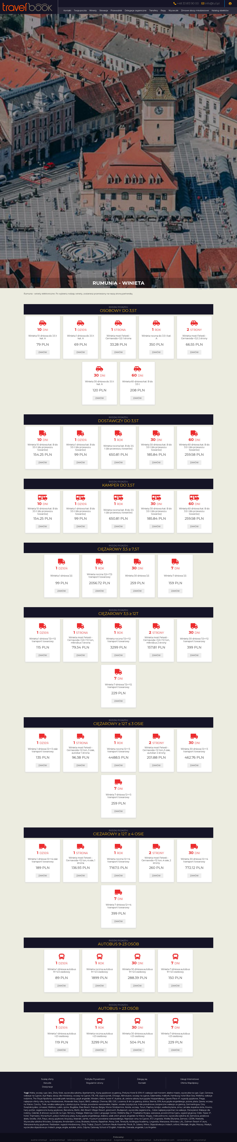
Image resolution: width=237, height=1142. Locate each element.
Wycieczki (173, 10)
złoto (79, 1127)
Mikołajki (184, 1124)
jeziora (189, 1101)
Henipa (83, 1104)
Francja (94, 1107)
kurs (205, 1121)
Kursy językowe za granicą (108, 1093)
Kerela (128, 1107)
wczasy (135, 1107)
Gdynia (86, 1127)
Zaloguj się (142, 1079)
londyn (157, 1107)
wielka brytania (169, 1107)
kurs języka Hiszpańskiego (152, 1098)
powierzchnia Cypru (170, 1113)
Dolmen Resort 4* (193, 1121)
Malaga (79, 1113)
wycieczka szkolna (72, 1093)
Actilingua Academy (138, 1121)
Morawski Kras (71, 1101)
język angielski (83, 1098)
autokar (72, 1127)
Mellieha (200, 1095)
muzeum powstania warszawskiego (106, 1118)
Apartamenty (88, 1093)
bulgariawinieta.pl (143, 1140)
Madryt (207, 1124)
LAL (182, 1121)
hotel (26, 1116)
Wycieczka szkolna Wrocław (37, 1121)
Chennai (104, 1101)
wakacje (95, 1101)
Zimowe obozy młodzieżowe (195, 10)
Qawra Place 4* (173, 1098)
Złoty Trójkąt (87, 1124)
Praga (202, 1098)
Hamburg (175, 1095)
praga (58, 1127)
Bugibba (74, 1107)
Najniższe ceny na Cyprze (136, 1118)
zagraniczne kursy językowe (49, 1110)
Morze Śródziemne (115, 1107)
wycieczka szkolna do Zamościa (184, 1116)
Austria (118, 1098)
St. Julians (138, 1124)
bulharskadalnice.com (164, 1140)
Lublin (59, 1107)
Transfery (153, 10)
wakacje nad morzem (155, 1093)
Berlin (77, 1110)
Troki (44, 1104)
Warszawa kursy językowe (36, 1124)
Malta (32, 1093)
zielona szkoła (132, 1098)
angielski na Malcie (136, 1116)
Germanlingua (193, 1104)
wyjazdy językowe (189, 1098)
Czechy (37, 1104)
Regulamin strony (94, 1083)
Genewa (209, 1093)
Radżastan (55, 1124)
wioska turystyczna (128, 1104)
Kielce (102, 1098)
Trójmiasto (35, 1116)
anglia (65, 1127)
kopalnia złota (197, 1107)
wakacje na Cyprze (33, 1095)
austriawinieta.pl (57, 1140)
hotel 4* (110, 1098)
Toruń (142, 1107)
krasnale (77, 1118)
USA (39, 1118)
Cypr (201, 1093)
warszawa (155, 1113)
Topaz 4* (207, 1113)
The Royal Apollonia (42, 1098)
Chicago (116, 1095)
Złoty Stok (58, 1093)
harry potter (29, 1110)
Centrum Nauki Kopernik (114, 1124)
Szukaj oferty (47, 1079)
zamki (85, 1118)
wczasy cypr (41, 1093)
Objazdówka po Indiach (161, 1124)
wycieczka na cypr (189, 1093)
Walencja (88, 1113)
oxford (176, 1124)
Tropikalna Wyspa (141, 1113)
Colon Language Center (104, 1113)
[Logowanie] (230, 3)
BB (110, 1101)
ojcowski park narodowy (64, 1098)
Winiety (93, 10)
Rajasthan (103, 1121)
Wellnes (52, 1107)
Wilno (146, 1124)
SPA (159, 1101)
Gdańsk (35, 1113)
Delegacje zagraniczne (135, 10)
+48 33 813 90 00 (188, 3)
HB (96, 1095)
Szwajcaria (57, 1121)
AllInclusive (126, 1095)
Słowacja (103, 10)
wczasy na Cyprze (81, 1095)
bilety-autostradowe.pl (100, 1140)
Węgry (149, 1116)
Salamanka (155, 1095)
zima (179, 1107)
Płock (129, 1124)
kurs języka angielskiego (173, 1101)
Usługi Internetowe (189, 1079)
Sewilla (32, 1118)
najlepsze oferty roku (34, 1101)
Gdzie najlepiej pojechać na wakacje (169, 1110)
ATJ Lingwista (156, 1118)
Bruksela (85, 1121)
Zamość (184, 1118)
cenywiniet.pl (199, 1140)
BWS (87, 1101)
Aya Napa (47, 1095)
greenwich (111, 1110)
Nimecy (71, 1113)
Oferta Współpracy (189, 1083)
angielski (139, 1127)
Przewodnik (116, 10)
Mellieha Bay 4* (124, 1113)
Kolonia (94, 1121)
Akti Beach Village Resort (93, 1110)
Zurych (97, 1124)
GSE (114, 1101)
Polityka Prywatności (95, 1079)
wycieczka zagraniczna (139, 1110)
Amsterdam (68, 1121)
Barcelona (68, 1110)
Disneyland (192, 1110)
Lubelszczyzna (72, 1104)
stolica (146, 1101)
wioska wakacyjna (55, 1104)
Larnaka (186, 1107)
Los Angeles (150, 1127)
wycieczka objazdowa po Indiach (39, 1127)
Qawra (202, 1101)
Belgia (102, 1107)
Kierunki (47, 1083)
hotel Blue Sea (188, 1095)
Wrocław (174, 1121)
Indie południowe (146, 1104)
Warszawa (164, 1121)
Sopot (81, 1101)
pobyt (56, 1116)
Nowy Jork (114, 1121)
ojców (66, 1107)
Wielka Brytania (171, 1118)
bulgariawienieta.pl (123, 1140)
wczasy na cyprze (140, 1095)
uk (123, 1098)
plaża (195, 1101)
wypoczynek (105, 1095)
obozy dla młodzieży (62, 1095)
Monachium (46, 1116)
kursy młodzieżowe (54, 1101)
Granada (130, 1127)
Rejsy (163, 10)
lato (50, 1093)
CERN (191, 1118)
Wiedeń (94, 1098)
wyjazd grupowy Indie (191, 1113)
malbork (166, 1095)
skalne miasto (173, 1093)
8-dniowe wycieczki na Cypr (53, 1113)
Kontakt (67, 10)
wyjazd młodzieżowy (70, 1124)
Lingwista (154, 1121)
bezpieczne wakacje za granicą (170, 1104)
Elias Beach (84, 1107)
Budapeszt (122, 1110)
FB (92, 1095)
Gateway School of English (103, 1127)
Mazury (199, 1124)
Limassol (43, 1107)
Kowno (208, 1107)
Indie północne (160, 1116)
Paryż (44, 1118)
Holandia (121, 1127)
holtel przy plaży (67, 1116)
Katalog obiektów (220, 10)
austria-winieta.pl (39, 1140)
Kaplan (114, 1104)
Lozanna (122, 1101)
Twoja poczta (80, 10)
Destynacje (47, 1087)
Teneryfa (124, 1121)
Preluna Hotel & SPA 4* (133, 1093)
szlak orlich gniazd (117, 1116)
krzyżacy (69, 1118)
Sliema (153, 1101)
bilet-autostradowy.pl (78, 1140)
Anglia (192, 1124)
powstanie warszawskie (99, 1104)
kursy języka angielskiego (88, 1116)
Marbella (199, 1118)
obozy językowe (56, 1118)
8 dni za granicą (134, 1101)
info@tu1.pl (212, 3)
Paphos (149, 1107)
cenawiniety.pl (184, 1140)
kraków (104, 1116)
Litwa (77, 1121)
